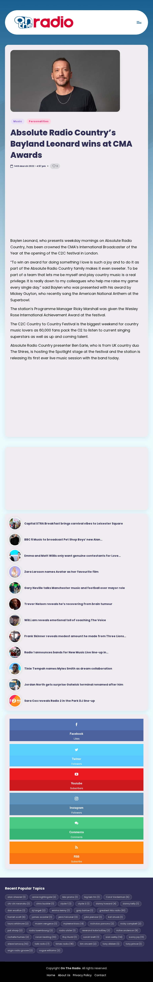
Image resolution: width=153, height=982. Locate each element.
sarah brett (91, 937)
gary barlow (84, 910)
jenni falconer (68, 917)
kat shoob (115, 917)
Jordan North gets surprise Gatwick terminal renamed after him (73, 685)
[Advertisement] (76, 204)
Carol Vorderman (117, 897)
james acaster (42, 917)
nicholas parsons (102, 923)
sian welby (114, 937)
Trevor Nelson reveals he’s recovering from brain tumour (68, 604)
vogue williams (49, 950)
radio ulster (67, 930)
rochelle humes (18, 937)
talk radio (42, 943)
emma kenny (61, 910)
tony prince (134, 943)
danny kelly (131, 903)
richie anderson (127, 930)
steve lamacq (18, 943)
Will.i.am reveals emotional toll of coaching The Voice (65, 620)
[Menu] (139, 22)
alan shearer (17, 897)
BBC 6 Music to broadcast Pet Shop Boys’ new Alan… (63, 540)
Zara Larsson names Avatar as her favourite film (61, 572)
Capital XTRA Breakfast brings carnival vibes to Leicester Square (73, 524)
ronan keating (45, 937)
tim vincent (88, 943)
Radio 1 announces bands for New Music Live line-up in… (66, 652)
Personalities (38, 121)
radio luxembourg (41, 930)
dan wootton (16, 910)
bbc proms (70, 897)
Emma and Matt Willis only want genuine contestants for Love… (72, 556)
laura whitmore (18, 923)
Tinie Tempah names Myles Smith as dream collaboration (68, 669)
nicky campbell (130, 923)
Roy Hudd (70, 937)
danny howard (106, 903)
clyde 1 (65, 903)
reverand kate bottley (96, 930)
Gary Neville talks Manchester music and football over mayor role (74, 588)
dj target (38, 910)
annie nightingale (44, 897)
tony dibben (111, 943)
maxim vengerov (46, 923)
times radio (65, 943)
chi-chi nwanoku (19, 903)
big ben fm (92, 897)
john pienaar (93, 917)
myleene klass (73, 923)
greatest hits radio (112, 910)
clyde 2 (83, 903)
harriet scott (16, 917)
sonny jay (136, 937)
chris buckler (45, 903)
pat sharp (15, 930)
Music (17, 121)
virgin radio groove (20, 950)
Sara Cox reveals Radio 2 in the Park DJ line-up (59, 701)
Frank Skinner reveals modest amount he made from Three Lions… (75, 636)
